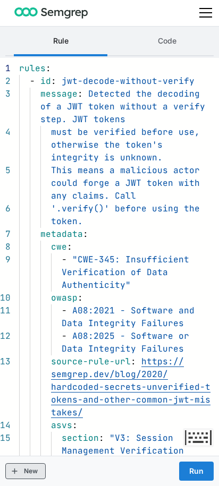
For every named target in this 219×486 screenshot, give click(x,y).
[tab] (60, 42)
